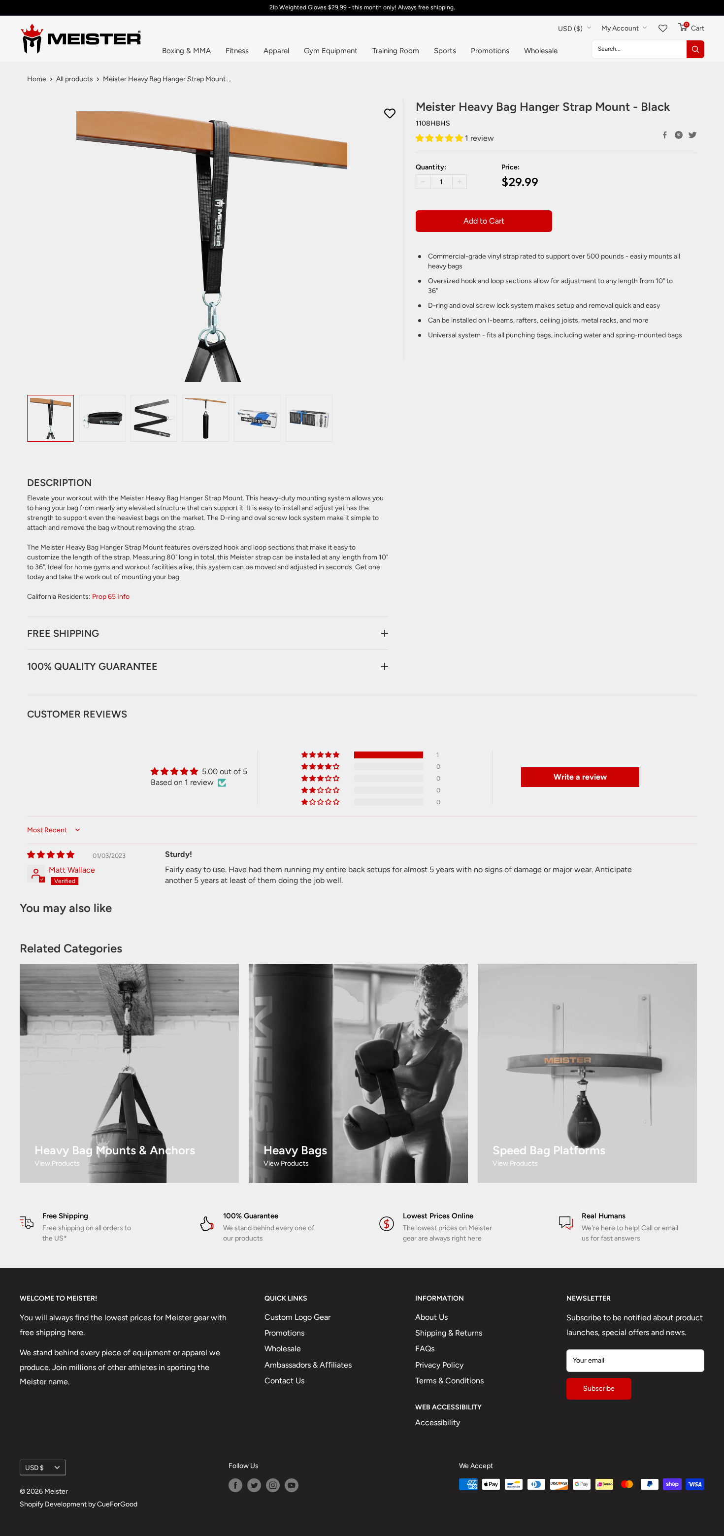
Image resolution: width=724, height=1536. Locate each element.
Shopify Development (53, 1504)
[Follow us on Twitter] (254, 1485)
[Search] (695, 49)
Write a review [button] (580, 777)
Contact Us (284, 1380)
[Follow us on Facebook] (235, 1485)
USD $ (34, 1467)
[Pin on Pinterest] (678, 135)
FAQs (424, 1348)
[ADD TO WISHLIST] (389, 114)
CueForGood (117, 1504)
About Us (431, 1317)
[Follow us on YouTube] (291, 1485)
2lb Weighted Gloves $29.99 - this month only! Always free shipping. (362, 7)
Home (36, 79)
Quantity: (431, 167)
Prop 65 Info (111, 596)
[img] (50, 854)
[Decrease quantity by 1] (423, 182)
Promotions (490, 50)
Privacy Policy (439, 1365)
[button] (440, 137)
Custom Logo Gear (297, 1317)
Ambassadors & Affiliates (308, 1365)
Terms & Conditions (449, 1380)
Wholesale (541, 50)
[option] (50, 418)
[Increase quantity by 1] (459, 182)
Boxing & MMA (186, 50)
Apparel (276, 50)
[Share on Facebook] (664, 135)
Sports (445, 50)
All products (74, 79)
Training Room (395, 50)
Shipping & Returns (448, 1333)
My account (620, 28)
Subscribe (599, 1388)
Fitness (237, 50)
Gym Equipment (331, 50)
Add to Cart (483, 220)
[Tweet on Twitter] (692, 135)
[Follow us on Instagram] (273, 1485)
